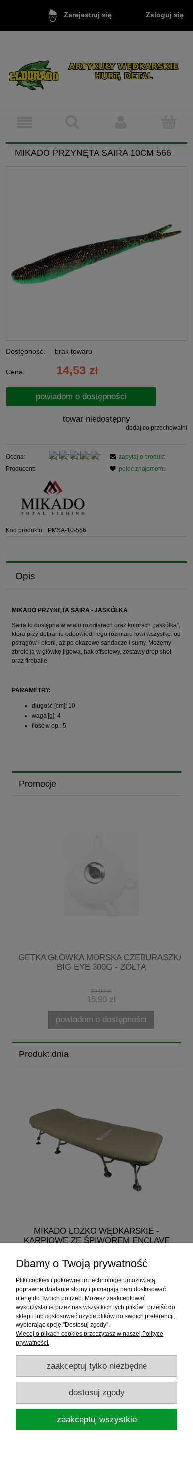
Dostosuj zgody (97, 1392)
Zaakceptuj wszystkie (97, 1419)
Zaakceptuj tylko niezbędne (97, 1366)
